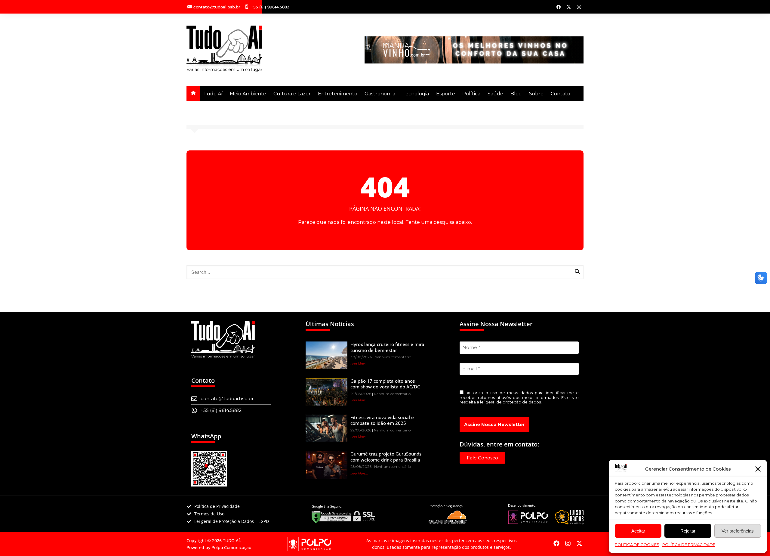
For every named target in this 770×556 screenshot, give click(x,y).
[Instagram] (568, 543)
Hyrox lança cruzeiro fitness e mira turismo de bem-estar (387, 347)
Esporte (445, 94)
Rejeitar (687, 530)
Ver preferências (738, 530)
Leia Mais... (359, 363)
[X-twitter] (579, 543)
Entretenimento (337, 94)
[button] (758, 469)
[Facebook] (556, 543)
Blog (516, 94)
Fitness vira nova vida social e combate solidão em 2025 (382, 420)
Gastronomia (380, 94)
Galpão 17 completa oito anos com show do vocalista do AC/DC (385, 384)
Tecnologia (415, 94)
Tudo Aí (213, 94)
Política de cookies (637, 544)
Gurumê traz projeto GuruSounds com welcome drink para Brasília (385, 457)
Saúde (495, 94)
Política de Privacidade (688, 544)
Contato (560, 94)
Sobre (536, 94)
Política (471, 94)
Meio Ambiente (248, 94)
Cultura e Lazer (292, 94)
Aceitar (638, 530)
